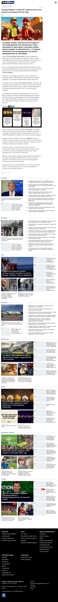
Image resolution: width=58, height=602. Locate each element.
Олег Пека (41, 7)
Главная (3, 6)
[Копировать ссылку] (6, 15)
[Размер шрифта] (2, 15)
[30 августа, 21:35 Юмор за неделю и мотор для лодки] (9, 417)
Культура (9, 6)
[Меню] (56, 2)
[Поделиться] (9, 15)
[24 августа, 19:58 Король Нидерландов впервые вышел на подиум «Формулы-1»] (25, 509)
